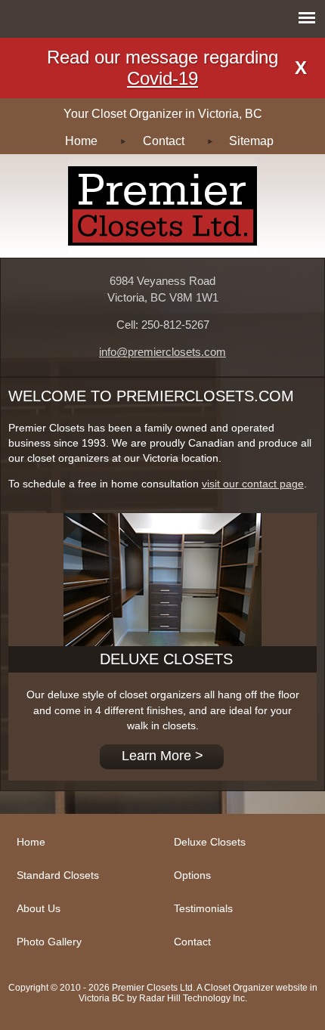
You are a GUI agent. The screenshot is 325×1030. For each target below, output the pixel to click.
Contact (163, 141)
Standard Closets (58, 875)
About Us (38, 908)
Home (81, 141)
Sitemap (251, 141)
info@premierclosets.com (162, 352)
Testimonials (203, 908)
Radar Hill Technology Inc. (193, 998)
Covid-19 (162, 78)
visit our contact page (253, 484)
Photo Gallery (49, 942)
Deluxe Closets (210, 842)
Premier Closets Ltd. (162, 206)
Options (192, 875)
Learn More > (162, 755)
